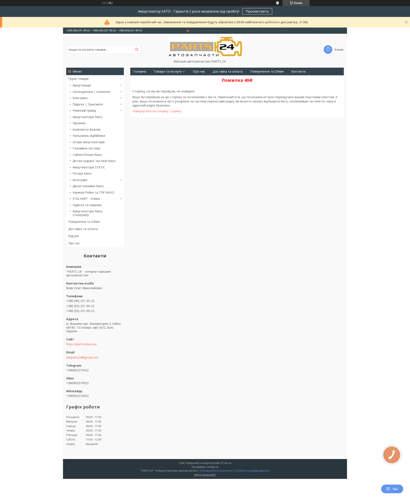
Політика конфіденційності (253, 470)
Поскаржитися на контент (216, 470)
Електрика (80, 98)
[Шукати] (136, 49)
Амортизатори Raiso (87, 117)
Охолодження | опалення (91, 92)
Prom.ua (226, 463)
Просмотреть (257, 11)
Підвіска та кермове (87, 205)
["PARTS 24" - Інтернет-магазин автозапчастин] (205, 46)
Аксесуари (80, 180)
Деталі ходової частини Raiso (94, 161)
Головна (139, 71)
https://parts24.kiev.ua (81, 344)
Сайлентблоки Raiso (87, 155)
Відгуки (73, 236)
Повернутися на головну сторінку (156, 111)
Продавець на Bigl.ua (205, 467)
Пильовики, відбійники (89, 136)
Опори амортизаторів (89, 142)
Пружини (79, 123)
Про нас (74, 243)
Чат (395, 489)
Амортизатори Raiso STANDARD (87, 213)
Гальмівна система (86, 148)
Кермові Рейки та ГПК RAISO (93, 192)
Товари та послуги (168, 71)
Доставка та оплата (83, 229)
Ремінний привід (84, 110)
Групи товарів (78, 79)
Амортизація (82, 85)
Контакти (298, 71)
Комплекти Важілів (86, 129)
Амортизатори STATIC (89, 167)
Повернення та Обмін (84, 222)
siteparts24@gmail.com (82, 357)
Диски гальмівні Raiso (88, 186)
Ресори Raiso (82, 173)
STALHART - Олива (86, 199)
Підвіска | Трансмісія (88, 104)
